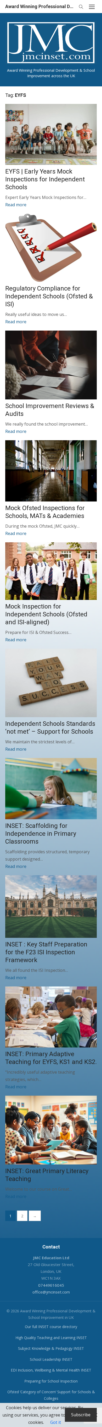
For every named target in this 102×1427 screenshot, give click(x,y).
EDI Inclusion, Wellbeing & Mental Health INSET (51, 1370)
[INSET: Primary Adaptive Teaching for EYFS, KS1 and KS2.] (51, 1016)
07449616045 (51, 1285)
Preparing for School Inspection (51, 1381)
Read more (15, 205)
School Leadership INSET (51, 1359)
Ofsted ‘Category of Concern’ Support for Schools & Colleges (51, 1395)
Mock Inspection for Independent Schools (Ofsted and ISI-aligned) (46, 614)
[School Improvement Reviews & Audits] (51, 365)
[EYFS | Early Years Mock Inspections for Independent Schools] (51, 134)
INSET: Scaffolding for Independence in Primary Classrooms (40, 833)
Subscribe (80, 1415)
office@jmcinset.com (51, 1292)
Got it (55, 1422)
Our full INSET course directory (51, 1326)
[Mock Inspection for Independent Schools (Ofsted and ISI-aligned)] (51, 571)
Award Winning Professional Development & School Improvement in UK (40, 6)
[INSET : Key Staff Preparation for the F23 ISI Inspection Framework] (51, 906)
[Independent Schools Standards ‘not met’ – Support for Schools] (51, 683)
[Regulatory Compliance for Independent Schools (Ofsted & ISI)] (51, 248)
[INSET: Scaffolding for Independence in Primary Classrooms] (51, 788)
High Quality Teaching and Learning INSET (51, 1337)
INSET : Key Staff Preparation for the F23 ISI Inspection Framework (46, 952)
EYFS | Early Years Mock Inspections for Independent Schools (45, 179)
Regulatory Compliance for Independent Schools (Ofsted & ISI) (49, 296)
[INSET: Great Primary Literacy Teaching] (51, 1130)
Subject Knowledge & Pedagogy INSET (51, 1348)
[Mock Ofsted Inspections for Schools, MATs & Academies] (51, 471)
